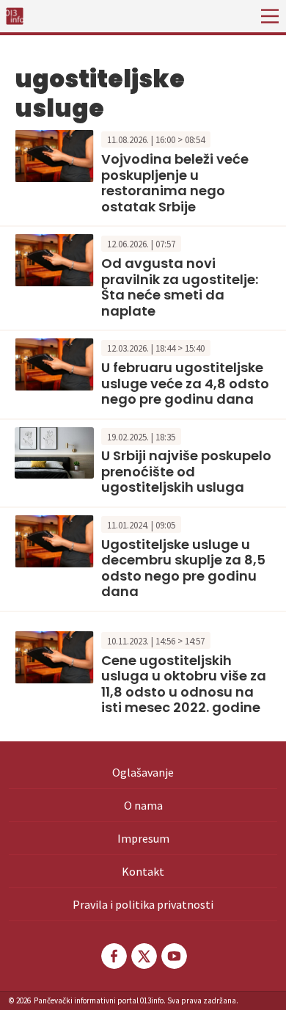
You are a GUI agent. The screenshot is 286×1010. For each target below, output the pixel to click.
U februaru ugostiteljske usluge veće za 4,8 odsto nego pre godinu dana (185, 383)
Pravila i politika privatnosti (143, 904)
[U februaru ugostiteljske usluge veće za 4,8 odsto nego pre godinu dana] (54, 362)
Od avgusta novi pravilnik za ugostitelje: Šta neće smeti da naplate (179, 287)
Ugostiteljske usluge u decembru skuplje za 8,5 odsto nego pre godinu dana (183, 568)
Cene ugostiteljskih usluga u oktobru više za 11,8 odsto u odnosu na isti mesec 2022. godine (183, 684)
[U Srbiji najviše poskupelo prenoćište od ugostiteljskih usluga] (54, 451)
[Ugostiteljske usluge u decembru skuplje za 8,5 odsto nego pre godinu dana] (54, 539)
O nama (143, 805)
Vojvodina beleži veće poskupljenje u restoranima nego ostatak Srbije (175, 183)
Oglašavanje (143, 772)
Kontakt (143, 871)
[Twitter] (143, 956)
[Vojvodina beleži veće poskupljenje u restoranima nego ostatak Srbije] (54, 155)
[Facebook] (113, 956)
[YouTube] (173, 956)
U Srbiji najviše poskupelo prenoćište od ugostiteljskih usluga (186, 471)
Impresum (143, 838)
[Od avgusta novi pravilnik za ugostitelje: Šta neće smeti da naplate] (54, 258)
